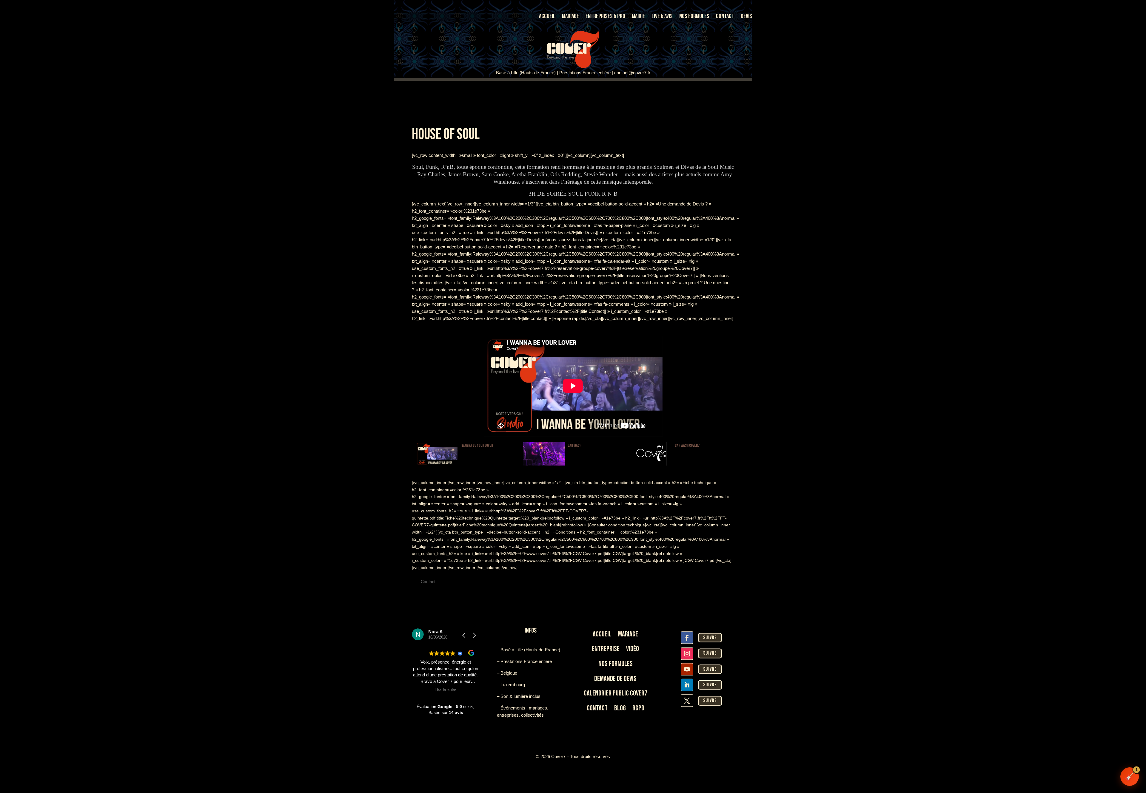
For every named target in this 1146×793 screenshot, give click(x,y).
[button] (474, 635)
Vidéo (632, 648)
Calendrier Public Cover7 (615, 693)
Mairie (638, 17)
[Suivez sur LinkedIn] (687, 685)
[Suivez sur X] (687, 701)
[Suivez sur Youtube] (687, 669)
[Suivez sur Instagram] (687, 653)
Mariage (570, 17)
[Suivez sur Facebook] (687, 637)
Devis (746, 17)
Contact (725, 17)
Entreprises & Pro (605, 17)
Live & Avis (662, 17)
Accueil (547, 17)
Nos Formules (694, 17)
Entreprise (606, 648)
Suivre (710, 637)
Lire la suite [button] (445, 690)
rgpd (638, 708)
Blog (620, 708)
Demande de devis (615, 678)
